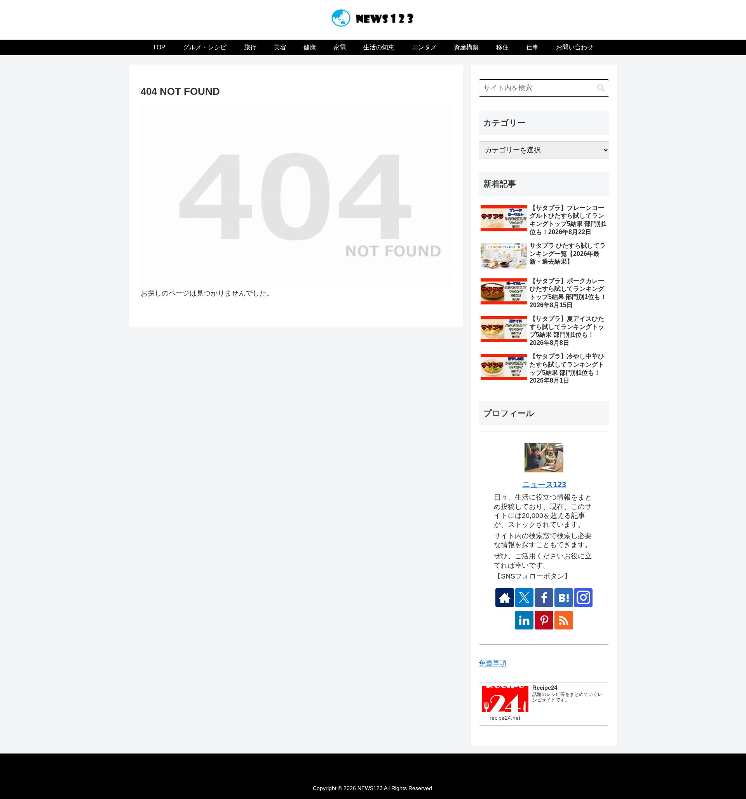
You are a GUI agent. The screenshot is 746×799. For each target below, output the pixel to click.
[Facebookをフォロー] (544, 597)
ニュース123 (544, 484)
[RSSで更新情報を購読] (563, 620)
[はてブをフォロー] (563, 597)
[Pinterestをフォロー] (544, 620)
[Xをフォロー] (524, 597)
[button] (601, 88)
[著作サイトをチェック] (504, 597)
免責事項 (493, 663)
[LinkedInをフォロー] (524, 620)
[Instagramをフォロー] (583, 597)
